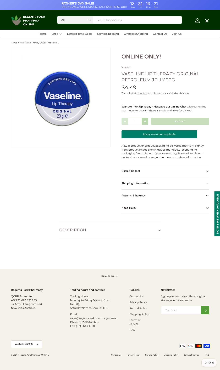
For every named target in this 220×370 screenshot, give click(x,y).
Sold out (180, 121)
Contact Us (160, 33)
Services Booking (108, 33)
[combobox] (119, 20)
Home (43, 33)
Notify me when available (159, 134)
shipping (142, 93)
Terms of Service (191, 355)
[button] (207, 20)
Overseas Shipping (136, 33)
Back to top (108, 276)
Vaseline (126, 67)
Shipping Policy (139, 314)
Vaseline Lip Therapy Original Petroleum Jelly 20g (39, 43)
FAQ (132, 329)
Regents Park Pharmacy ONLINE (33, 355)
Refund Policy (138, 308)
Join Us (177, 33)
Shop (55, 33)
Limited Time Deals (79, 33)
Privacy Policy (138, 302)
